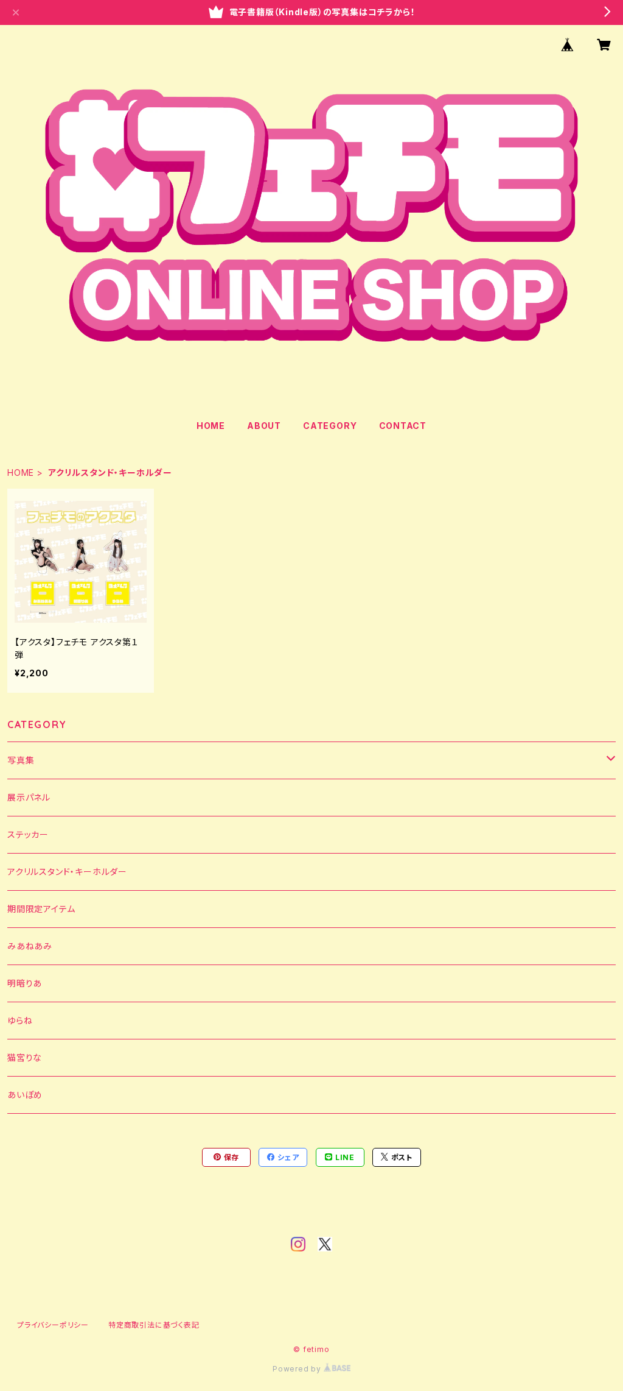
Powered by (298, 1368)
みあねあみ (29, 946)
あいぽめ (25, 1094)
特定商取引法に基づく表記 (154, 1324)
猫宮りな (24, 1057)
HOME (211, 425)
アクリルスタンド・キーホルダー (67, 871)
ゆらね (19, 1020)
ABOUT (264, 425)
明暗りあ (24, 983)
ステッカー (28, 834)
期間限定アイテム (41, 909)
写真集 (20, 760)
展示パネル (28, 797)
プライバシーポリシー (53, 1324)
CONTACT (403, 425)
